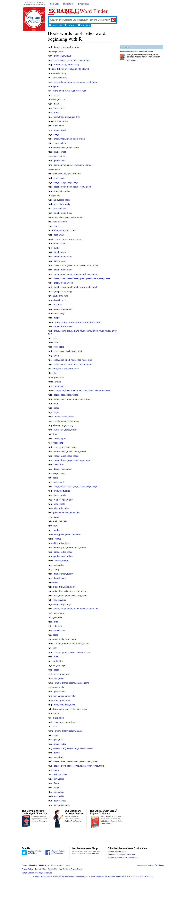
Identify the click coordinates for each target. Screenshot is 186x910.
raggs (63, 499)
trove (101, 766)
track (75, 138)
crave (63, 331)
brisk (55, 587)
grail (69, 173)
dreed (70, 278)
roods (63, 300)
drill (58, 69)
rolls (60, 208)
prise (66, 591)
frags (76, 182)
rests (73, 217)
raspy (70, 291)
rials (55, 600)
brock (56, 186)
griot (55, 617)
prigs (72, 117)
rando (70, 547)
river (73, 90)
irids (61, 739)
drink (61, 696)
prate (79, 390)
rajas (61, 51)
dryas (56, 226)
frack (62, 138)
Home (24, 865)
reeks (69, 421)
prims (63, 256)
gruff (55, 296)
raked (76, 608)
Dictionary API (57, 865)
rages (75, 456)
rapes (89, 460)
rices (72, 512)
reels (61, 687)
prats (73, 230)
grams (72, 683)
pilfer (125, 47)
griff (54, 195)
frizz (55, 434)
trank (95, 287)
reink (55, 779)
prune (57, 160)
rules (67, 508)
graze (69, 265)
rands (76, 547)
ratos (56, 342)
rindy (67, 204)
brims (56, 256)
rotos (61, 347)
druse (63, 326)
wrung (70, 425)
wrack (82, 138)
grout (56, 351)
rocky (82, 186)
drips (55, 543)
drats (61, 230)
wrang (90, 748)
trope (88, 399)
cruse (56, 326)
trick (79, 709)
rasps (63, 291)
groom (65, 652)
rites (55, 221)
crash (63, 269)
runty (74, 447)
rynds (57, 517)
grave (76, 331)
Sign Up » (43, 821)
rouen (57, 800)
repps (57, 317)
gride (61, 534)
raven (95, 331)
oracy (56, 569)
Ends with (72, 25)
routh (68, 351)
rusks (63, 252)
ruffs (66, 296)
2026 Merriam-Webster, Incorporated (37, 873)
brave (56, 331)
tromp (65, 560)
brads (56, 495)
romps (58, 560)
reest (88, 82)
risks (66, 587)
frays (69, 486)
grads (63, 495)
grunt (62, 447)
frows (71, 322)
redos (70, 451)
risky (72, 587)
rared (56, 429)
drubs (57, 152)
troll (64, 208)
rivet (84, 90)
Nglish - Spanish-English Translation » (123, 857)
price (55, 512)
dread (63, 761)
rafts (77, 368)
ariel (55, 521)
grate (61, 390)
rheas (56, 95)
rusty (68, 722)
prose (76, 274)
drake (69, 608)
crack (56, 138)
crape (56, 460)
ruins (67, 191)
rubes (62, 243)
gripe (61, 360)
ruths (56, 464)
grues (56, 108)
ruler (61, 508)
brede (56, 552)
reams (79, 731)
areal (55, 639)
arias (55, 125)
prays (88, 486)
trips (67, 543)
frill (62, 69)
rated (85, 390)
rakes (95, 608)
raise (61, 718)
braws (57, 416)
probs (57, 530)
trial (59, 600)
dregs (56, 134)
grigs (67, 117)
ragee (63, 456)
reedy (101, 278)
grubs (63, 152)
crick (61, 709)
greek (63, 421)
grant (62, 700)
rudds (57, 73)
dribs (61, 792)
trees (94, 82)
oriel (60, 521)
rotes (56, 482)
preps (56, 408)
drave (69, 331)
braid (55, 796)
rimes (89, 165)
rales (55, 582)
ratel (90, 390)
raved (82, 331)
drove (56, 766)
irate (67, 390)
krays (82, 486)
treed (108, 278)
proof (56, 178)
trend (63, 130)
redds (57, 744)
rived (61, 90)
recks (63, 283)
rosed (83, 274)
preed (89, 278)
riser (78, 591)
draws (71, 416)
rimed (76, 165)
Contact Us (52, 869)
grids (55, 739)
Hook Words (68, 4)
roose (63, 469)
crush (63, 573)
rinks (73, 696)
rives (78, 90)
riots (60, 617)
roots (56, 313)
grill (66, 69)
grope (57, 399)
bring (56, 704)
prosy (63, 261)
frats (67, 230)
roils (60, 77)
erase (56, 364)
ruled (55, 508)
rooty (62, 313)
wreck (70, 283)
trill (87, 69)
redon (63, 451)
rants (68, 700)
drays (63, 486)
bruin (56, 191)
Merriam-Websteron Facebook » (58, 852)
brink (55, 696)
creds (56, 669)
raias (55, 635)
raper (82, 460)
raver (101, 331)
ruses (70, 326)
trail (79, 173)
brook (57, 47)
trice (78, 512)
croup (57, 64)
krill (70, 69)
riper (79, 360)
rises (83, 591)
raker (89, 608)
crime (56, 165)
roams (58, 539)
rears (68, 56)
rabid (61, 200)
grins (61, 805)
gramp (65, 239)
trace (88, 60)
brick (55, 709)
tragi (61, 757)
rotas (56, 403)
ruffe (61, 296)
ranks (89, 287)
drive (55, 90)
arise (55, 591)
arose (56, 274)
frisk (61, 587)
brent (56, 674)
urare (73, 429)
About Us (33, 865)
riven (67, 90)
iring (61, 704)
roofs (62, 178)
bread (56, 761)
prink (67, 696)
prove (70, 766)
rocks (75, 186)
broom (58, 652)
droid (61, 491)
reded (63, 552)
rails (74, 173)
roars (56, 770)
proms (58, 381)
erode (57, 147)
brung (57, 425)
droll (55, 208)
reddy (63, 744)
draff (55, 661)
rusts (62, 722)
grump (72, 643)
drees (63, 82)
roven (83, 766)
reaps (56, 787)
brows (57, 322)
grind (56, 204)
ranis (61, 678)
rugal (63, 665)
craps (56, 395)
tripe (90, 360)
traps (69, 395)
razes (95, 265)
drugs (57, 604)
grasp (56, 291)
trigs (78, 117)
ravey (114, 331)
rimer (82, 165)
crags (63, 182)
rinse (67, 805)
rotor (56, 347)
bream (58, 731)
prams (79, 683)
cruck (56, 213)
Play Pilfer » (131, 60)
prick (67, 709)
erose (70, 274)
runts (68, 447)
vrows (98, 322)
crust (56, 722)
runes (63, 160)
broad (57, 578)
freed (76, 278)
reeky (76, 421)
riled (55, 774)
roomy (80, 652)
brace (56, 60)
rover (89, 766)
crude (57, 309)
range (70, 748)
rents (68, 674)
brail (55, 173)
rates (101, 390)
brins (55, 805)
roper (69, 399)
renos (57, 752)
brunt (56, 447)
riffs (59, 195)
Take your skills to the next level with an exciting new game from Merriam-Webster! (143, 56)
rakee (82, 608)
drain (61, 595)
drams (65, 683)
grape (70, 460)
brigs (55, 117)
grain (67, 595)
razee (82, 265)
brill (53, 69)
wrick (84, 709)
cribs (55, 792)
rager (69, 456)
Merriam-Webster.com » (117, 852)
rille (79, 69)
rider (73, 534)
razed (76, 265)
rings (67, 704)
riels (65, 521)
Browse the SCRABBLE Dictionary (150, 865)
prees (82, 82)
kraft (71, 368)
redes (70, 552)
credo (57, 451)
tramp (79, 239)
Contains (85, 25)
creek (56, 421)
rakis (55, 477)
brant (56, 700)
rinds (61, 204)
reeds (95, 278)
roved (76, 766)
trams (86, 683)
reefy (61, 613)
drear (56, 56)
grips (61, 543)
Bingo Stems (83, 4)
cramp (58, 239)
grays (75, 486)
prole (55, 565)
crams (58, 683)
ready (89, 761)
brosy (56, 261)
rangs (76, 748)
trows (91, 322)
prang (63, 748)
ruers (56, 386)
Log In (34, 821)
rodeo (63, 147)
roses (89, 274)
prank (82, 287)
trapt (56, 235)
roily (65, 77)
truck (69, 213)
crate (55, 390)
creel (55, 687)
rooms (72, 652)
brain (55, 595)
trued (56, 112)
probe (57, 556)
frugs (63, 604)
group (63, 64)
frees (69, 82)
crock (63, 186)
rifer (55, 373)
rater (96, 390)
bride (55, 534)
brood (57, 300)
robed (63, 556)
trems (57, 169)
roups (70, 64)
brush (57, 573)
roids (67, 491)
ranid (55, 678)
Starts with (57, 25)
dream (72, 731)
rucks (63, 213)
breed (56, 278)
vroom (87, 652)
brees (56, 82)
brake (56, 608)
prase (63, 364)
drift (54, 99)
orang (57, 748)
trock (88, 186)
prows (85, 322)
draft (60, 368)
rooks (70, 47)
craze (63, 265)
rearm (62, 56)
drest (61, 217)
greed (82, 278)
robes (70, 556)
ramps (72, 239)
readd (76, 761)
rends (57, 130)
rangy (83, 748)
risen (72, 591)
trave (50, 333)
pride (67, 534)
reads (83, 761)
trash (69, 269)
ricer (67, 512)
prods (57, 86)
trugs (69, 604)
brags (56, 182)
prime (70, 165)
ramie (56, 630)
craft (55, 368)
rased (69, 364)
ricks (73, 709)
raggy (70, 499)
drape (63, 460)
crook (63, 47)
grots (56, 377)
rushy (70, 573)
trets (61, 443)
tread (95, 761)
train (84, 595)
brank (56, 287)
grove (63, 766)
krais (55, 718)
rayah (56, 438)
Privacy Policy (27, 869)
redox (76, 451)
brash (56, 269)
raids (61, 796)
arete (55, 156)
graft (66, 368)
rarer (62, 429)
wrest (80, 217)
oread (70, 761)
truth (62, 464)
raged (56, 456)
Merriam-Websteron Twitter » (34, 852)
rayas (63, 438)
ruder (69, 309)
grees (75, 82)
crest (55, 217)
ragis (55, 757)
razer (89, 265)
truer (62, 386)
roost (69, 469)
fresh (56, 104)
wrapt (61, 235)
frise (61, 591)
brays (56, 486)
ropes (76, 399)
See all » (95, 854)
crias (61, 125)
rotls (55, 726)
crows (64, 322)
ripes (84, 360)
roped (63, 399)
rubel (56, 243)
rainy (79, 595)
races (82, 60)
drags (70, 182)
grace (63, 60)
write (65, 221)
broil (55, 77)
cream (65, 731)
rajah (55, 51)
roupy (76, 64)
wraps (75, 395)
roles (61, 565)
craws (64, 416)
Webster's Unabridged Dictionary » (121, 855)
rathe (56, 504)
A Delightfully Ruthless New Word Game (136, 51)
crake (63, 608)
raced (69, 60)
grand (63, 547)
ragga (57, 499)
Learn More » (106, 823)
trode (76, 147)
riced (61, 512)
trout (80, 351)
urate (107, 390)
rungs (63, 425)
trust (73, 722)
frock (69, 186)
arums (58, 121)
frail (64, 173)
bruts (56, 621)
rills (83, 69)
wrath (62, 504)
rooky (76, 47)
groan (57, 691)
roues (63, 800)
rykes (63, 143)
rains (73, 595)
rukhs (57, 248)
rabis (67, 200)
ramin (63, 630)
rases (82, 364)
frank (76, 287)
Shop (67, 865)
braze (56, 265)
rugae (57, 665)
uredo (83, 451)
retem (62, 156)
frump (65, 643)
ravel (89, 331)
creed (63, 278)
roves (95, 766)
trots (62, 377)
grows (78, 322)
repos (57, 473)
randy (83, 547)
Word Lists (54, 4)
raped (76, 460)
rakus (56, 735)
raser (76, 364)
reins (61, 779)
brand (57, 547)
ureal (73, 639)
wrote (62, 482)
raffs (60, 661)
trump (86, 643)
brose (63, 274)
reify (60, 626)
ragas (56, 412)
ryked (56, 143)
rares (67, 429)
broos (57, 469)
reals (68, 639)
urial (64, 600)
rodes (70, 147)
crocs (56, 713)
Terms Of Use (40, 869)
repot (63, 473)
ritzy (60, 304)
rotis (55, 338)
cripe (55, 360)
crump (58, 643)
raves (107, 331)
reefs (55, 613)
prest (67, 217)
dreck (56, 283)
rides (78, 534)
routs (74, 351)
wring (72, 704)
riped (67, 360)
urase (88, 364)
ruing (61, 191)
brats (55, 230)
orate (73, 390)
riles (60, 774)
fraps (63, 395)
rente (62, 674)
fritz (54, 304)
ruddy (63, 73)
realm (62, 639)
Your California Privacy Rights (70, 869)
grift (59, 99)
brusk (56, 252)
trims (69, 256)
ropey (82, 399)
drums (65, 121)
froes (56, 783)
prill (75, 69)
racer (76, 60)
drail (60, 173)
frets (55, 443)
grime (63, 165)
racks (69, 138)
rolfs (55, 648)
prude (63, 309)
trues (63, 108)
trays (95, 486)
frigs (61, 117)
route (62, 351)
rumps (79, 643)
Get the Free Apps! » (73, 821)
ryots (56, 656)
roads (63, 578)
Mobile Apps (44, 865)
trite (60, 221)
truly (55, 525)
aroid (56, 491)
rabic (55, 200)
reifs (55, 626)
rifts (63, 99)
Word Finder (94, 11)
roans (63, 691)
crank (63, 287)
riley (65, 774)
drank (70, 287)
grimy (56, 355)
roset (95, 274)
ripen (73, 360)
